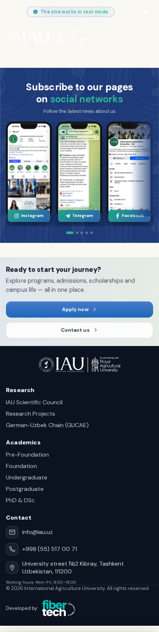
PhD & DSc (20, 500)
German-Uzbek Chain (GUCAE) (47, 425)
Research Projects (30, 414)
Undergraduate (26, 477)
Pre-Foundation (27, 454)
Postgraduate (25, 489)
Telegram (82, 216)
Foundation (21, 466)
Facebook (133, 216)
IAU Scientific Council (34, 402)
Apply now (75, 309)
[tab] (70, 232)
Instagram (32, 216)
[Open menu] (145, 38)
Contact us (75, 330)
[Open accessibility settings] (147, 12)
